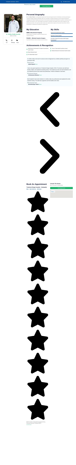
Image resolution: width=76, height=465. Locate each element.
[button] (49, 109)
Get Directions (28, 424)
